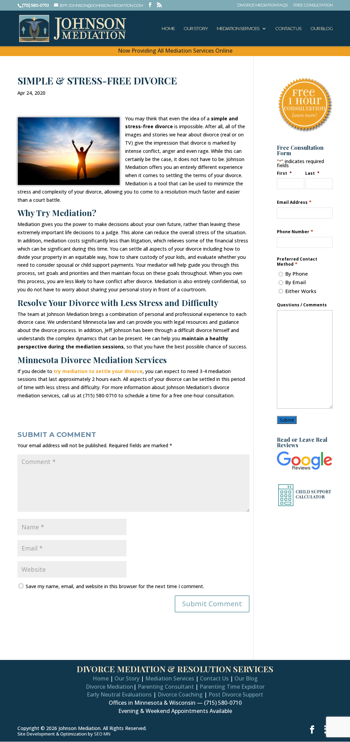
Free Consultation (313, 5)
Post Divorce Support (235, 694)
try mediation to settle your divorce (98, 371)
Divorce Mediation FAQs (262, 5)
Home (168, 28)
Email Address (294, 202)
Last (312, 173)
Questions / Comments (302, 305)
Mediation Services (238, 28)
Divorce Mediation (109, 686)
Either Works (301, 291)
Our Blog (321, 28)
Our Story (196, 28)
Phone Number (295, 231)
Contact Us (288, 28)
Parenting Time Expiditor (232, 686)
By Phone (296, 273)
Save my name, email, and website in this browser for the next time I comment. (115, 586)
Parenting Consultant (166, 686)
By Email (295, 282)
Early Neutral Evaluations (119, 694)
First (284, 173)
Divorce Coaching (180, 694)
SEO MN (102, 734)
